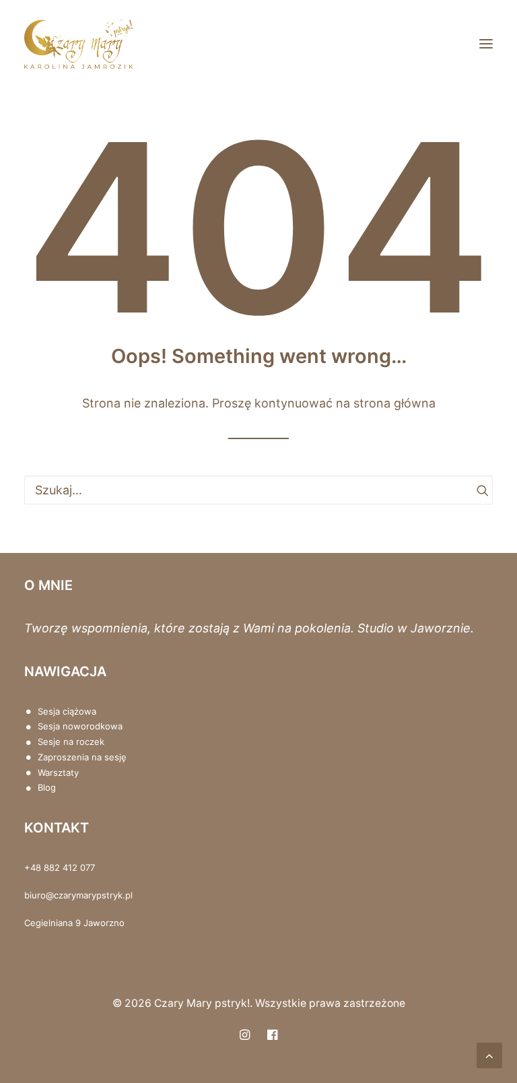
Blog (47, 787)
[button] (486, 43)
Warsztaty (58, 772)
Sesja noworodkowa (80, 726)
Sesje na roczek (71, 741)
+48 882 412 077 (59, 867)
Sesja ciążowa (67, 711)
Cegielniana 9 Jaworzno (74, 922)
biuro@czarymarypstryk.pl (78, 895)
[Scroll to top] (489, 1054)
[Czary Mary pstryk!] (78, 43)
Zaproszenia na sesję (82, 757)
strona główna (394, 403)
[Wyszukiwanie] (258, 489)
